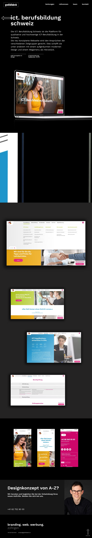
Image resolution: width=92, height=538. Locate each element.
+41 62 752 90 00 (16, 509)
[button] (48, 4)
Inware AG (31, 57)
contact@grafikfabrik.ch (24, 532)
